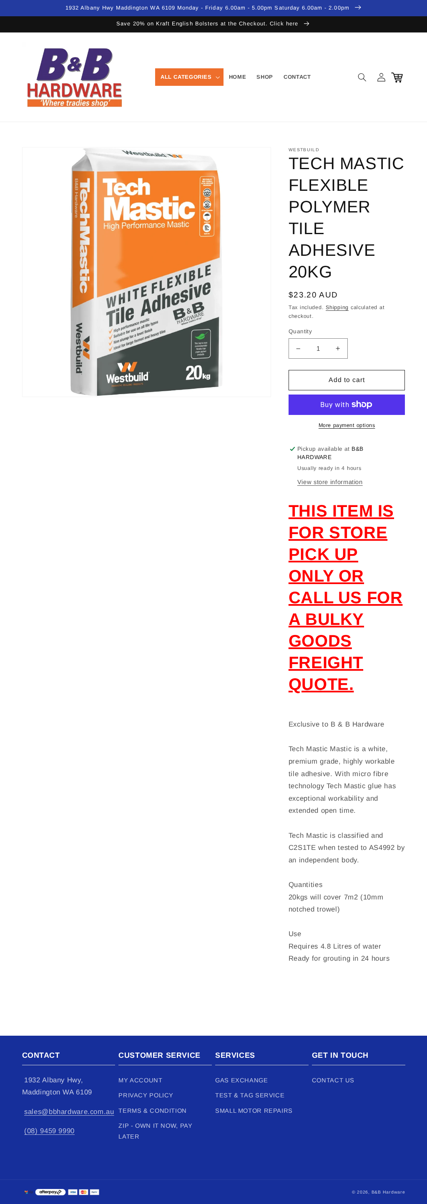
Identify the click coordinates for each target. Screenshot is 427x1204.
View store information (330, 482)
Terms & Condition (152, 1110)
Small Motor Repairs (254, 1110)
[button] (189, 77)
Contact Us (333, 1080)
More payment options (347, 425)
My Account (140, 1080)
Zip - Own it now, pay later (155, 1131)
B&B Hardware (388, 1191)
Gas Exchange (241, 1080)
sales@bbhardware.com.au (69, 1112)
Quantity (300, 331)
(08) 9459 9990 (49, 1131)
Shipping (337, 307)
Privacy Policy (145, 1095)
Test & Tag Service (249, 1095)
